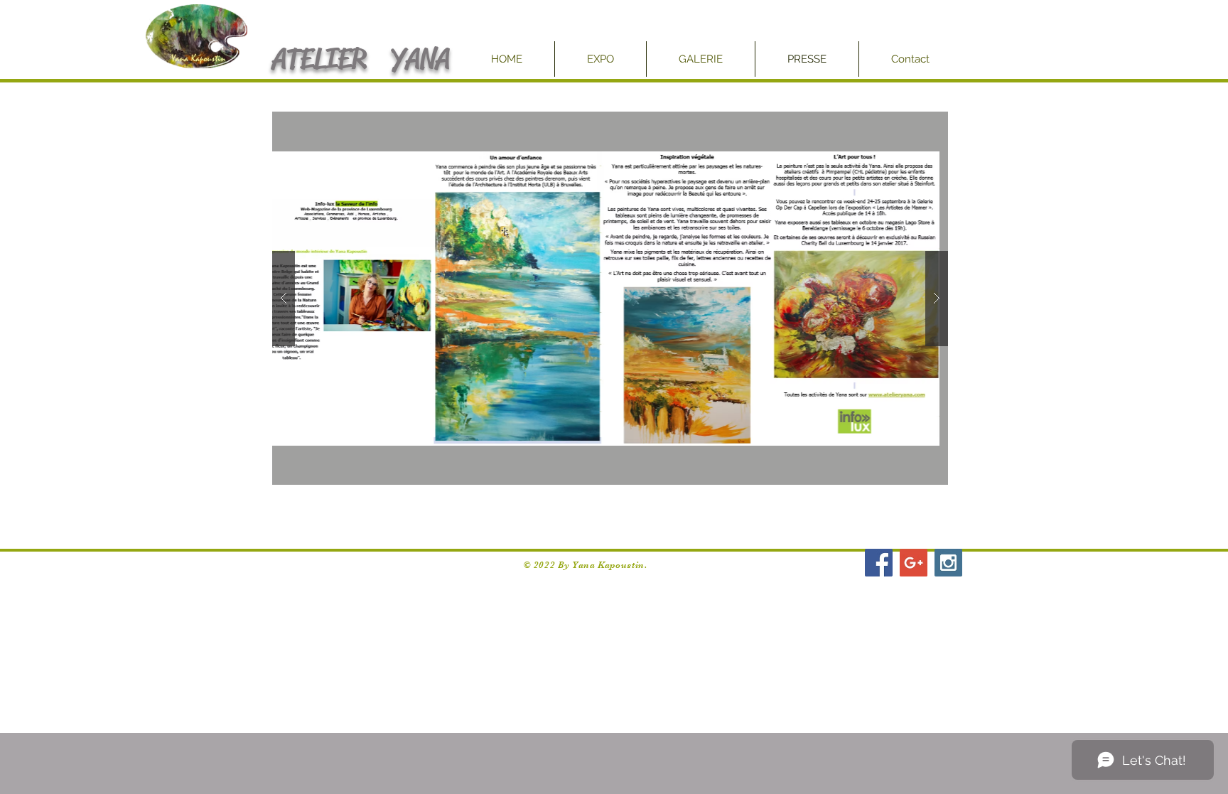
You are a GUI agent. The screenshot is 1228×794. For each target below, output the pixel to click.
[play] (909, 123)
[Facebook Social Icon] (879, 562)
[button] (478, 298)
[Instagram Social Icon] (948, 562)
